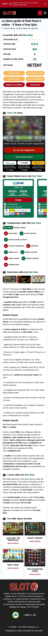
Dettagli (10, 170)
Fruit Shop (13, 565)
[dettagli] (18, 183)
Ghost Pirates (34, 538)
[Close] (45, 3)
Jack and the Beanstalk (13, 539)
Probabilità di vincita (13, 631)
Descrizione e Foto (35, 73)
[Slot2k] (9, 13)
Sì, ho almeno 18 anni (24, 157)
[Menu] (45, 13)
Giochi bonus (14, 79)
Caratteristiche (14, 73)
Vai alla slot (12, 527)
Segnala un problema (14, 85)
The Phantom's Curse (35, 570)
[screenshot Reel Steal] (10, 279)
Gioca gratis (35, 85)
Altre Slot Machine (35, 79)
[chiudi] (40, 13)
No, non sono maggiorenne (23, 150)
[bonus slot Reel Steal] (24, 279)
